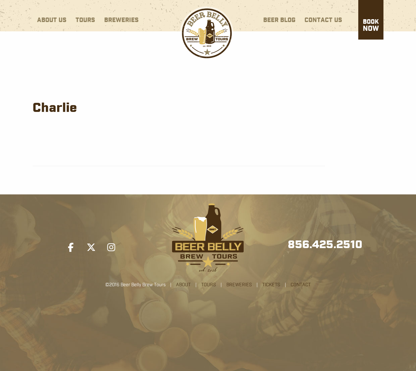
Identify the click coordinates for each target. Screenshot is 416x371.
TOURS (208, 285)
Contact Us (323, 20)
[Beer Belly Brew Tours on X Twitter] (91, 247)
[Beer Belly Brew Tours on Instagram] (111, 247)
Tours (85, 20)
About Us (52, 20)
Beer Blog (279, 20)
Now (371, 26)
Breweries (121, 20)
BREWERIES (239, 285)
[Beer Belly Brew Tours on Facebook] (71, 247)
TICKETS (271, 285)
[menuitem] (52, 19)
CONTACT (301, 285)
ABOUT (183, 285)
